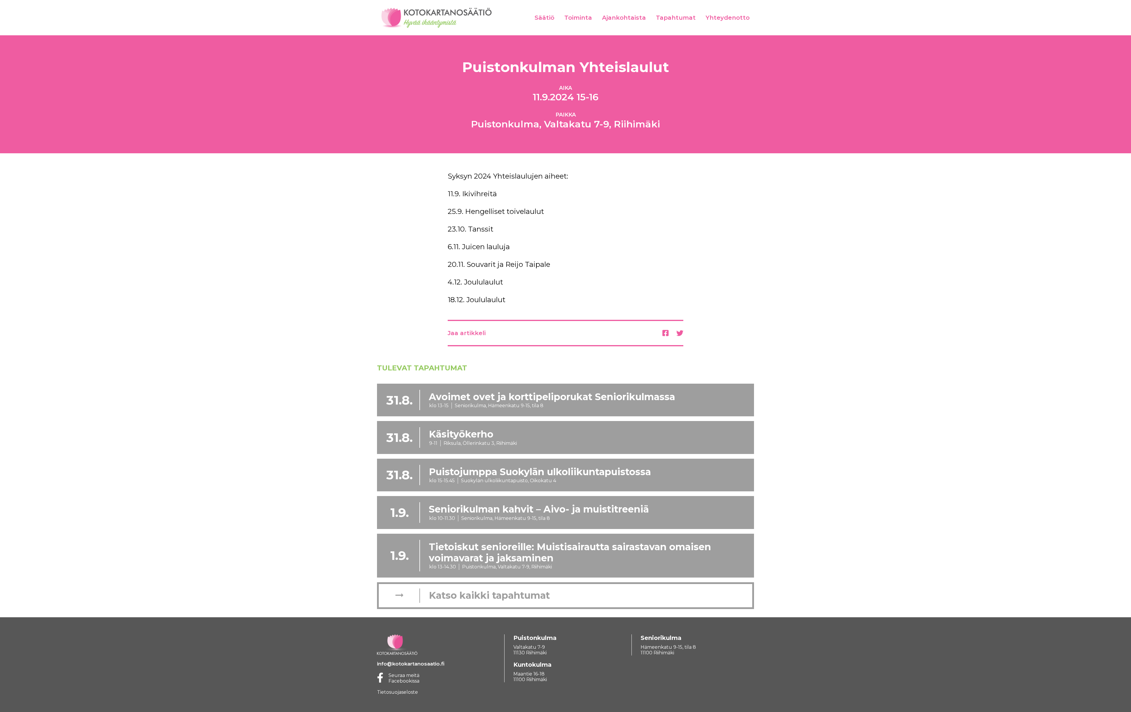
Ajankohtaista (624, 17)
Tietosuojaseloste (397, 692)
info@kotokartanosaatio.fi (410, 664)
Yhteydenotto (728, 17)
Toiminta (578, 17)
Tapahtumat (676, 17)
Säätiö (544, 17)
